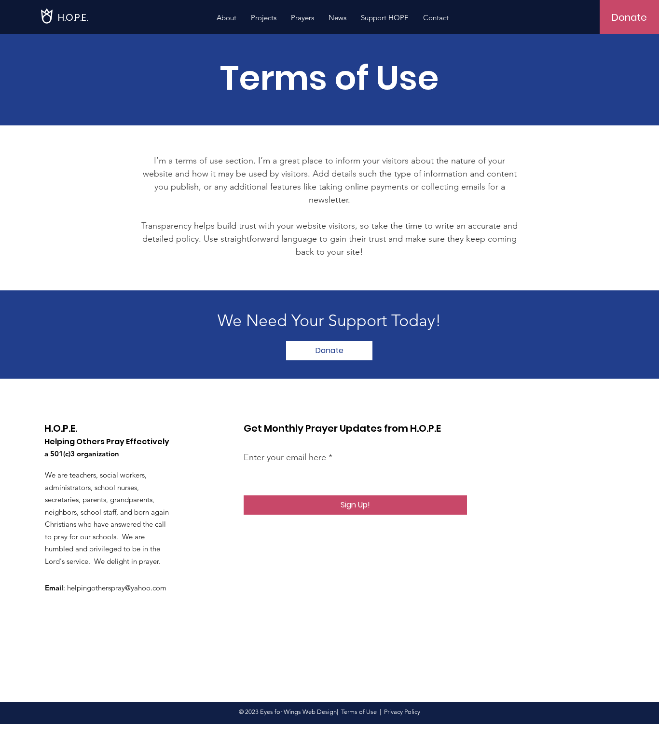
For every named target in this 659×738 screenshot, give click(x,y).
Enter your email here (285, 457)
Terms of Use (359, 711)
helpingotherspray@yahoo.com (116, 587)
